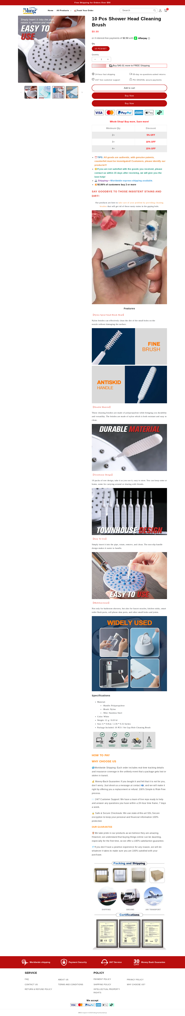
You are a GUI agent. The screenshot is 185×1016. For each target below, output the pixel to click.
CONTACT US (31, 984)
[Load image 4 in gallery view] (72, 92)
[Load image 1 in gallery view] (31, 92)
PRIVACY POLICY (135, 980)
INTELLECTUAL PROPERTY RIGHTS (107, 991)
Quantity (95, 55)
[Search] (155, 10)
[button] (64, 10)
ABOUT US (63, 980)
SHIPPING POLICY (102, 984)
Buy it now (129, 103)
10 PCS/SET (101, 49)
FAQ (27, 979)
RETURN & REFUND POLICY (38, 989)
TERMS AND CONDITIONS (70, 984)
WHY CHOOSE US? (136, 984)
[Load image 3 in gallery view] (58, 92)
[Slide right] (82, 92)
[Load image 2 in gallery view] (44, 92)
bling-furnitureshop (100, 1012)
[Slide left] (21, 92)
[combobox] (139, 10)
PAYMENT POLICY (102, 979)
